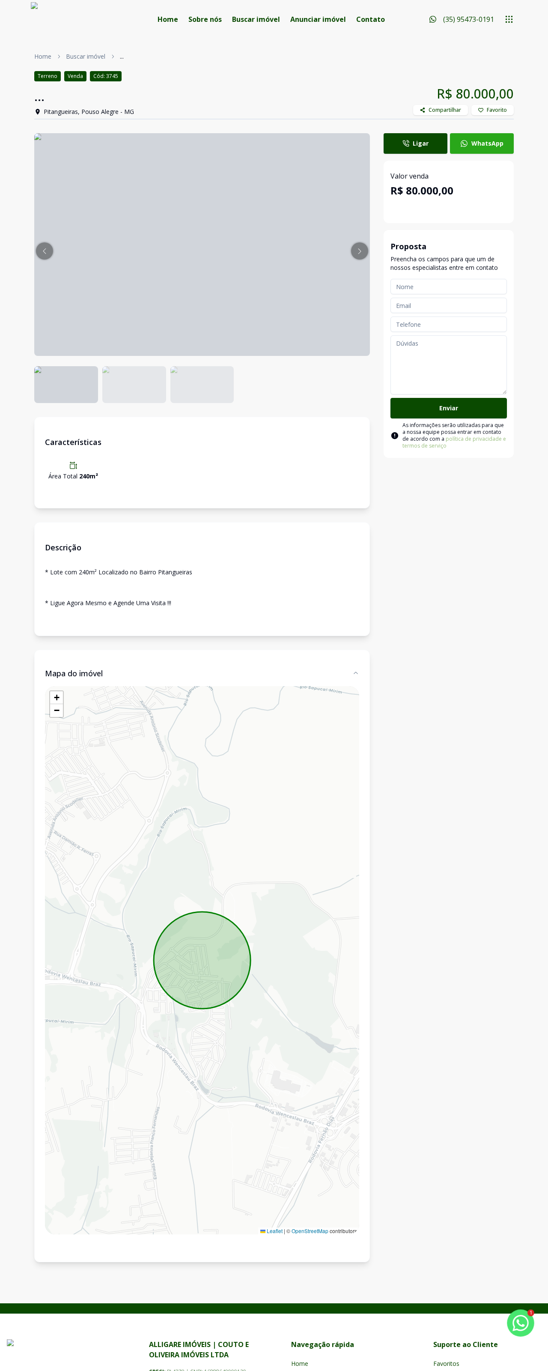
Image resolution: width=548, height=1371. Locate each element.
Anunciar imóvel (318, 19)
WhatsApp (487, 143)
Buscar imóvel (256, 19)
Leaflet (274, 1230)
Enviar (448, 408)
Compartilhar (445, 110)
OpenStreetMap (310, 1230)
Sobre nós (205, 19)
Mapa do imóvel (74, 673)
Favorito (497, 110)
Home (168, 19)
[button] (44, 251)
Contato (370, 19)
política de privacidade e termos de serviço (454, 442)
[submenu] (509, 19)
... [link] (122, 56)
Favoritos (446, 1363)
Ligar (421, 143)
